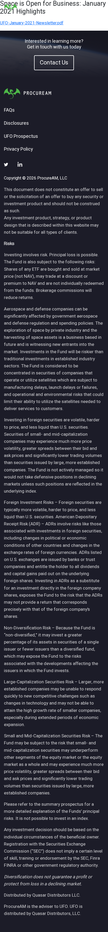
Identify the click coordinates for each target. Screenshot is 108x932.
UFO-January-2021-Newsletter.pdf (31, 23)
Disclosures (16, 123)
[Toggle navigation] (97, 8)
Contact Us (54, 62)
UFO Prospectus (21, 136)
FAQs (9, 110)
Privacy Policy (18, 149)
